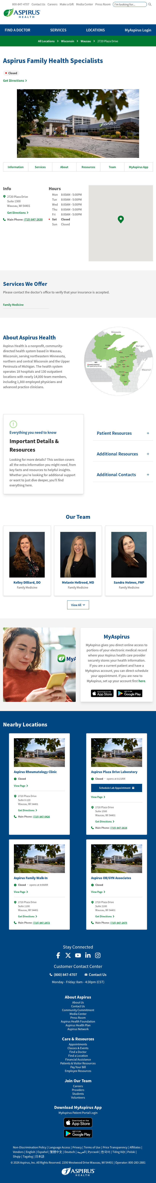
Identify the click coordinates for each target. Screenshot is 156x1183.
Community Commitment (78, 1010)
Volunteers (78, 1097)
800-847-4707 (20, 4)
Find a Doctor (78, 1052)
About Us (78, 1002)
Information (16, 167)
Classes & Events (78, 1048)
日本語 (39, 1156)
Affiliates (135, 1147)
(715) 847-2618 (118, 827)
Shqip (17, 1156)
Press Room (103, 4)
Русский (93, 1152)
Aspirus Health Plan (78, 1025)
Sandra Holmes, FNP (129, 582)
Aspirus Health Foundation (78, 1021)
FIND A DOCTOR (17, 30)
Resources (88, 167)
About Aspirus (78, 997)
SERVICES (58, 30)
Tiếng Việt (118, 1152)
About (64, 167)
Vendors (18, 1152)
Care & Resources (78, 1039)
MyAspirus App (138, 167)
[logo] (22, 13)
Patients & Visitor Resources (78, 1063)
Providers (78, 1090)
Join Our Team (78, 1080)
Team (112, 167)
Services (40, 167)
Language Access (59, 1147)
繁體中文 (56, 1152)
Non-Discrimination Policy (29, 1147)
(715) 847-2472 (41, 922)
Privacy (77, 1147)
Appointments (78, 1044)
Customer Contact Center (78, 966)
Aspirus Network (78, 1029)
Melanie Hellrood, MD (78, 582)
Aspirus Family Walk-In (31, 878)
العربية (81, 1152)
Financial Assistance (78, 1059)
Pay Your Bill (78, 1067)
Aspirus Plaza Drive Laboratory (114, 772)
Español (42, 1152)
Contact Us (38, 4)
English (30, 1152)
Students (78, 1094)
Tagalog (28, 1156)
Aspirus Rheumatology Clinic (35, 772)
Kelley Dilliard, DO (27, 582)
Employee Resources (78, 1071)
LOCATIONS (95, 30)
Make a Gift (67, 4)
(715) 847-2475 (118, 922)
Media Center (84, 4)
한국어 (105, 1152)
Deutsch (69, 1152)
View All (76, 605)
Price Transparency (115, 1147)
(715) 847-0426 (41, 816)
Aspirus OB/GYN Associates (111, 878)
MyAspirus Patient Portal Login (78, 1113)
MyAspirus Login (138, 30)
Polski (131, 1152)
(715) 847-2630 (33, 219)
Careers (52, 4)
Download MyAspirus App (78, 1107)
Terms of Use (92, 1147)
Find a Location (78, 1055)
